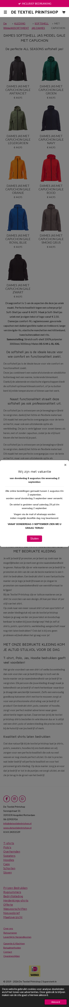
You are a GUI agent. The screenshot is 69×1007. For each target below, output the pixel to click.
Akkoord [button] (55, 1002)
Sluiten (34, 538)
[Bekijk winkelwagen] (63, 12)
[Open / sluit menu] (5, 12)
